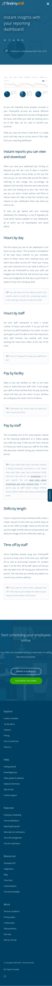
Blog (5, 874)
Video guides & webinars (14, 778)
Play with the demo (26, 680)
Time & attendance (11, 820)
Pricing (6, 735)
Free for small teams (12, 843)
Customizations (10, 886)
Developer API (9, 863)
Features (7, 729)
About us (7, 747)
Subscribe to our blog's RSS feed (22, 40)
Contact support (10, 795)
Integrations (8, 869)
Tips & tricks (9, 789)
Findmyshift (8, 956)
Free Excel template (12, 891)
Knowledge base (10, 772)
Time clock (8, 880)
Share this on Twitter (5, 40)
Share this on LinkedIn (14, 40)
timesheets (36, 476)
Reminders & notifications (14, 832)
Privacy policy (9, 917)
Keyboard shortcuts (12, 783)
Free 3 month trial (11, 741)
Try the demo (9, 724)
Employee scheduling (12, 815)
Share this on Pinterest (18, 40)
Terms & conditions (11, 911)
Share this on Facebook (9, 40)
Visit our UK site (10, 940)
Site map (7, 934)
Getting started (10, 766)
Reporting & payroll (12, 826)
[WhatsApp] (5, 976)
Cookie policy (9, 922)
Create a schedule (26, 671)
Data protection (10, 928)
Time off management (13, 837)
